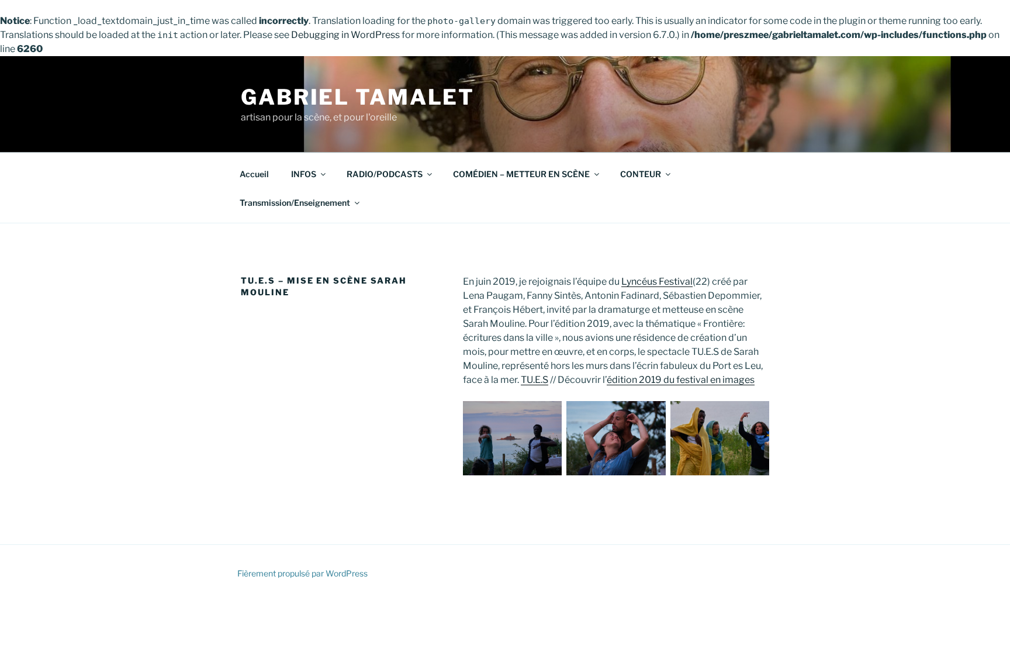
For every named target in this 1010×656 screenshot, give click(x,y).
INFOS (303, 174)
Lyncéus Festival (657, 281)
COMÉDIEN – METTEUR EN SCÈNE (521, 174)
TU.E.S (534, 379)
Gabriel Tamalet (358, 97)
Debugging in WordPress (345, 34)
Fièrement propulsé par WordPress (302, 573)
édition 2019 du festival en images (681, 379)
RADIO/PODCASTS (385, 174)
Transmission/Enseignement (295, 203)
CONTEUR (640, 174)
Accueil (254, 174)
